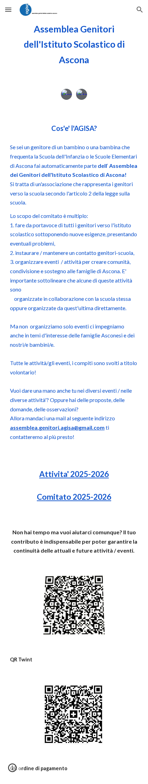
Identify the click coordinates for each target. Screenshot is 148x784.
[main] (74, 44)
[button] (8, 9)
